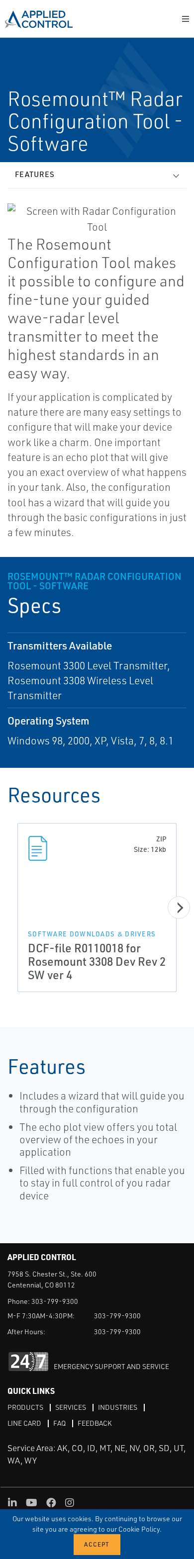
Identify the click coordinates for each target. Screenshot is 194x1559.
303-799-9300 (54, 1301)
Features (35, 174)
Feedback (95, 1423)
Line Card (24, 1423)
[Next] (179, 908)
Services (70, 1407)
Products (25, 1407)
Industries (117, 1407)
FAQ (59, 1423)
